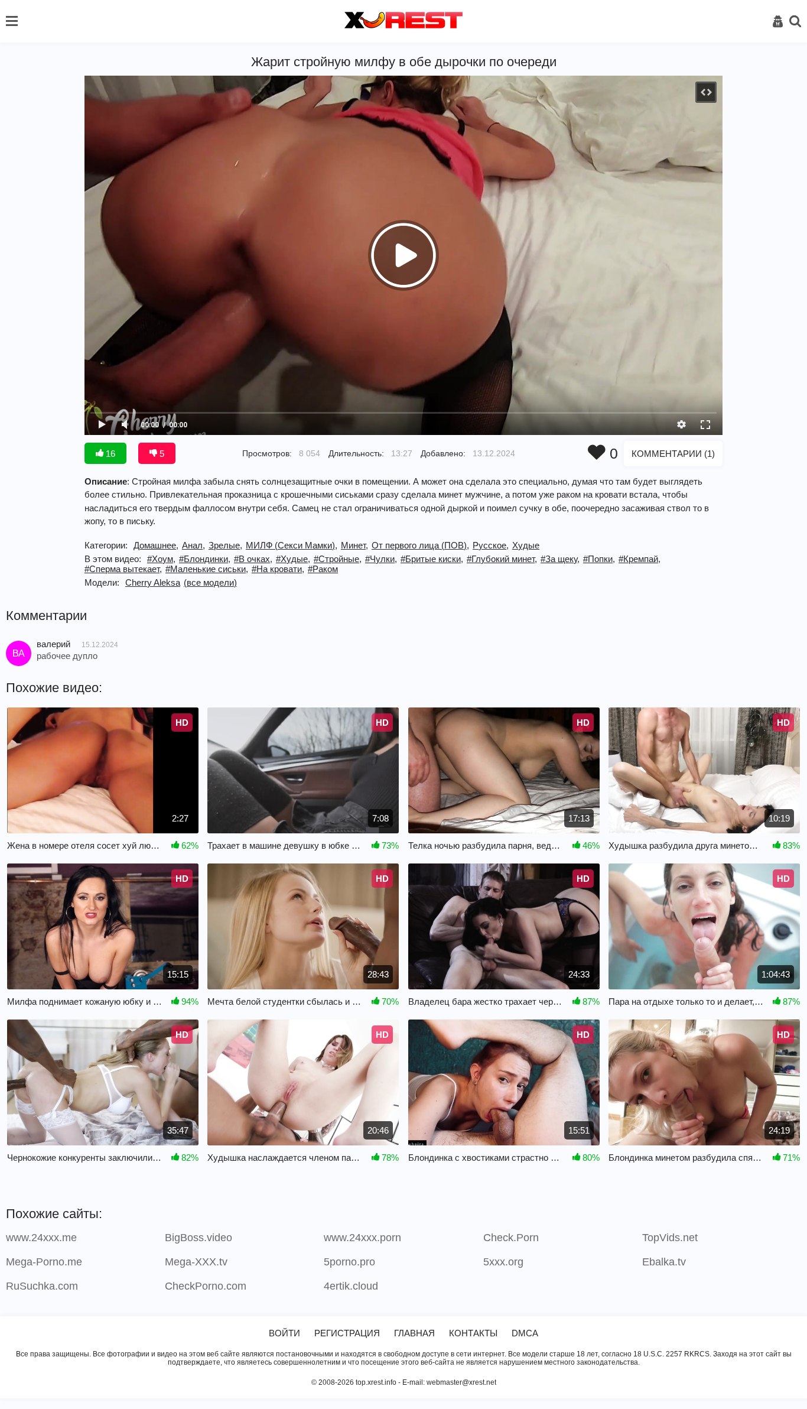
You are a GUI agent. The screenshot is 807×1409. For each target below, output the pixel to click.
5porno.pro (349, 1262)
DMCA (525, 1333)
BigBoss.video (198, 1238)
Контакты (473, 1333)
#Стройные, (338, 559)
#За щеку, (560, 559)
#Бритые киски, (432, 559)
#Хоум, (161, 559)
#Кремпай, (639, 559)
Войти (284, 1333)
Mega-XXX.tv (196, 1262)
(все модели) (210, 582)
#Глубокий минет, (502, 559)
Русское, (491, 545)
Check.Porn (511, 1238)
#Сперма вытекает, (123, 569)
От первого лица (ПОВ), (420, 545)
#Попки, (599, 559)
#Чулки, (381, 559)
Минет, (354, 545)
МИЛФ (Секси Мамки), (291, 545)
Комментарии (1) (673, 454)
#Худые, (293, 559)
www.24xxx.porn (362, 1238)
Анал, (193, 545)
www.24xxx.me (41, 1238)
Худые (525, 545)
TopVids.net (670, 1238)
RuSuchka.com (42, 1286)
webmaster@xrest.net (461, 1382)
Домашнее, (156, 545)
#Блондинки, (204, 559)
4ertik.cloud (351, 1286)
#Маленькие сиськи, (206, 569)
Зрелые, (225, 545)
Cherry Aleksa (152, 582)
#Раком (323, 569)
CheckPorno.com (205, 1286)
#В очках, (253, 559)
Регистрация (347, 1333)
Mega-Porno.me (44, 1262)
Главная (414, 1333)
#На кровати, (278, 569)
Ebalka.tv (664, 1262)
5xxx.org (503, 1262)
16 (109, 454)
